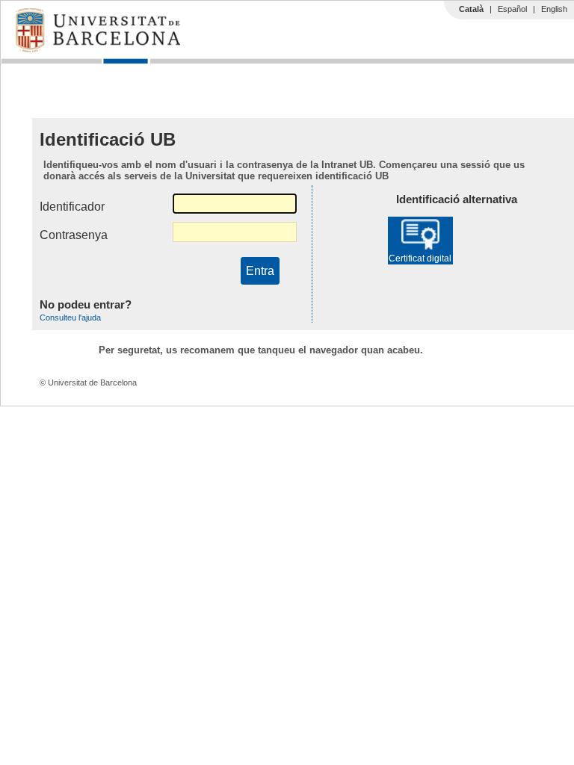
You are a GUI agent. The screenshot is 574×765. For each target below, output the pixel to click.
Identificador (72, 206)
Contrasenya (74, 235)
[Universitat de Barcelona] (98, 49)
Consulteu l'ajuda (70, 317)
